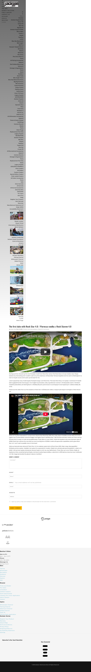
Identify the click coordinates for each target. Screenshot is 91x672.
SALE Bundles (19, 189)
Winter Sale (19, 265)
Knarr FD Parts (19, 93)
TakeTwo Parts (19, 89)
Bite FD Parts (19, 83)
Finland (25, 329)
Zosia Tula (13, 329)
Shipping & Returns (6, 628)
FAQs (21, 197)
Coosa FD (20, 23)
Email (11, 482)
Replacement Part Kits (16, 132)
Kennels (21, 316)
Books (21, 126)
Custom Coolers (18, 172)
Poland (40, 329)
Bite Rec (20, 139)
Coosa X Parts (19, 87)
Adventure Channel (6, 608)
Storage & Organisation (16, 68)
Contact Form (4, 564)
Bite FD (21, 25)
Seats (21, 72)
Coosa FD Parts (18, 85)
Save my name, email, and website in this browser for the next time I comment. (34, 501)
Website (12, 492)
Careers (21, 243)
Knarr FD (20, 21)
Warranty (20, 203)
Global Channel (19, 261)
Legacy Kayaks (19, 95)
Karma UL (20, 112)
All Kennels (20, 185)
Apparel (21, 62)
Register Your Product (16, 199)
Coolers (21, 306)
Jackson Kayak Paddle (16, 29)
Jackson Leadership (17, 237)
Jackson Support (5, 591)
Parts (21, 58)
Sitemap (2, 632)
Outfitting (20, 122)
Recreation (20, 296)
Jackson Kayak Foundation (15, 239)
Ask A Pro (20, 195)
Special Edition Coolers (16, 174)
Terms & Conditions (6, 624)
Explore (2, 578)
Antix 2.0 (20, 101)
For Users (20, 193)
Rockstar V (20, 110)
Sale (22, 182)
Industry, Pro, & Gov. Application (10, 595)
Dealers (21, 211)
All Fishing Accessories (16, 60)
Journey (21, 147)
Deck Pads (20, 76)
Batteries (20, 52)
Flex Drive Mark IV (18, 56)
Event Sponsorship (6, 593)
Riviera (21, 141)
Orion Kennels (19, 184)
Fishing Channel (18, 257)
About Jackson (19, 227)
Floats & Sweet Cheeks (16, 120)
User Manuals (19, 201)
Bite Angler (20, 31)
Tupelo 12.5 (20, 145)
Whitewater (19, 285)
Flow (22, 106)
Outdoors (3, 574)
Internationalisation (32, 329)
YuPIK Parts (19, 91)
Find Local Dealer (5, 586)
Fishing (21, 275)
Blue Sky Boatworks (17, 41)
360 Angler (20, 43)
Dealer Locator (19, 221)
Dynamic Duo (19, 104)
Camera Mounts (18, 124)
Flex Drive (20, 54)
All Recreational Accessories (15, 151)
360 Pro (21, 45)
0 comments (46, 329)
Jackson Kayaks (18, 99)
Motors (21, 50)
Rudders (20, 74)
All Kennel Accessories (16, 187)
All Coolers (20, 170)
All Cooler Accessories (17, 178)
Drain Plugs (20, 130)
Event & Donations (18, 241)
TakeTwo (20, 37)
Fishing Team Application (8, 614)
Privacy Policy (4, 626)
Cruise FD (20, 149)
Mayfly (21, 35)
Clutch (21, 103)
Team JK (20, 245)
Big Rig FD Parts (18, 81)
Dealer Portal (19, 223)
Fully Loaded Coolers (17, 176)
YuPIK (21, 39)
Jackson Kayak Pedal (17, 20)
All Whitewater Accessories (15, 116)
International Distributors (15, 225)
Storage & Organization (16, 157)
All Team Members (18, 255)
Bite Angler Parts (18, 77)
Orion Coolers (19, 168)
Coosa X (21, 33)
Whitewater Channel (17, 259)
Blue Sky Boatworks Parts (15, 79)
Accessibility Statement (16, 209)
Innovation (3, 589)
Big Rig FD (20, 27)
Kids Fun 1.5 (20, 114)
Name (11, 472)
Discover (2, 576)
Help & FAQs (4, 622)
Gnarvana (20, 108)
